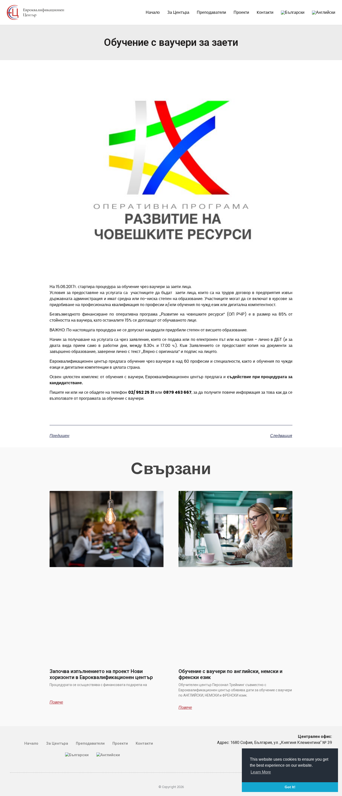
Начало (153, 12)
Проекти (241, 12)
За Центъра (178, 12)
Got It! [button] (290, 787)
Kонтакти (265, 12)
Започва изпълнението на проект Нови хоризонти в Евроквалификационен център (101, 674)
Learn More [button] (261, 772)
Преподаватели (211, 12)
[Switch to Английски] (323, 12)
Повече (56, 702)
